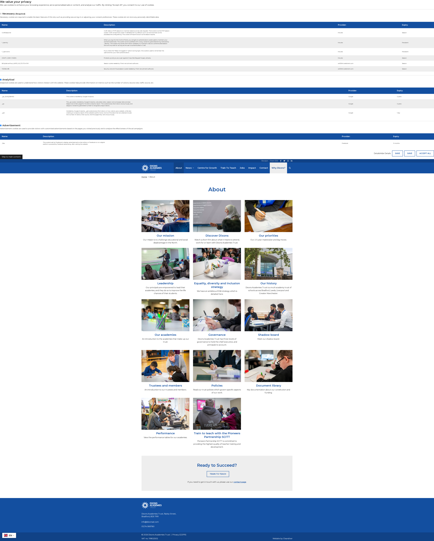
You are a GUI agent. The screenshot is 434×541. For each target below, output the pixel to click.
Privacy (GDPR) (179, 535)
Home (144, 177)
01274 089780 (148, 526)
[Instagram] (288, 161)
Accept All (425, 153)
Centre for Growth (207, 168)
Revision (264, 161)
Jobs (242, 168)
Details (377, 153)
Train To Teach (228, 168)
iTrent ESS (274, 161)
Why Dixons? (278, 168)
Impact (252, 168)
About (179, 168)
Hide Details (385, 153)
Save (397, 153)
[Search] (289, 168)
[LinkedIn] (291, 161)
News (189, 168)
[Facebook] (281, 161)
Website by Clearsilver (282, 538)
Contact (263, 168)
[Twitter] (284, 161)
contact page (240, 482)
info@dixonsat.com (150, 522)
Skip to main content (11, 157)
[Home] (152, 168)
